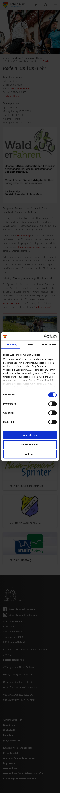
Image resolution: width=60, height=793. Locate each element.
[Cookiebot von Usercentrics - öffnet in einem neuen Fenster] (44, 336)
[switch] (52, 403)
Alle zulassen (30, 435)
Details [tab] (30, 344)
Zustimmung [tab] (10, 344)
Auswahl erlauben (30, 444)
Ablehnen (30, 454)
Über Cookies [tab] (49, 344)
